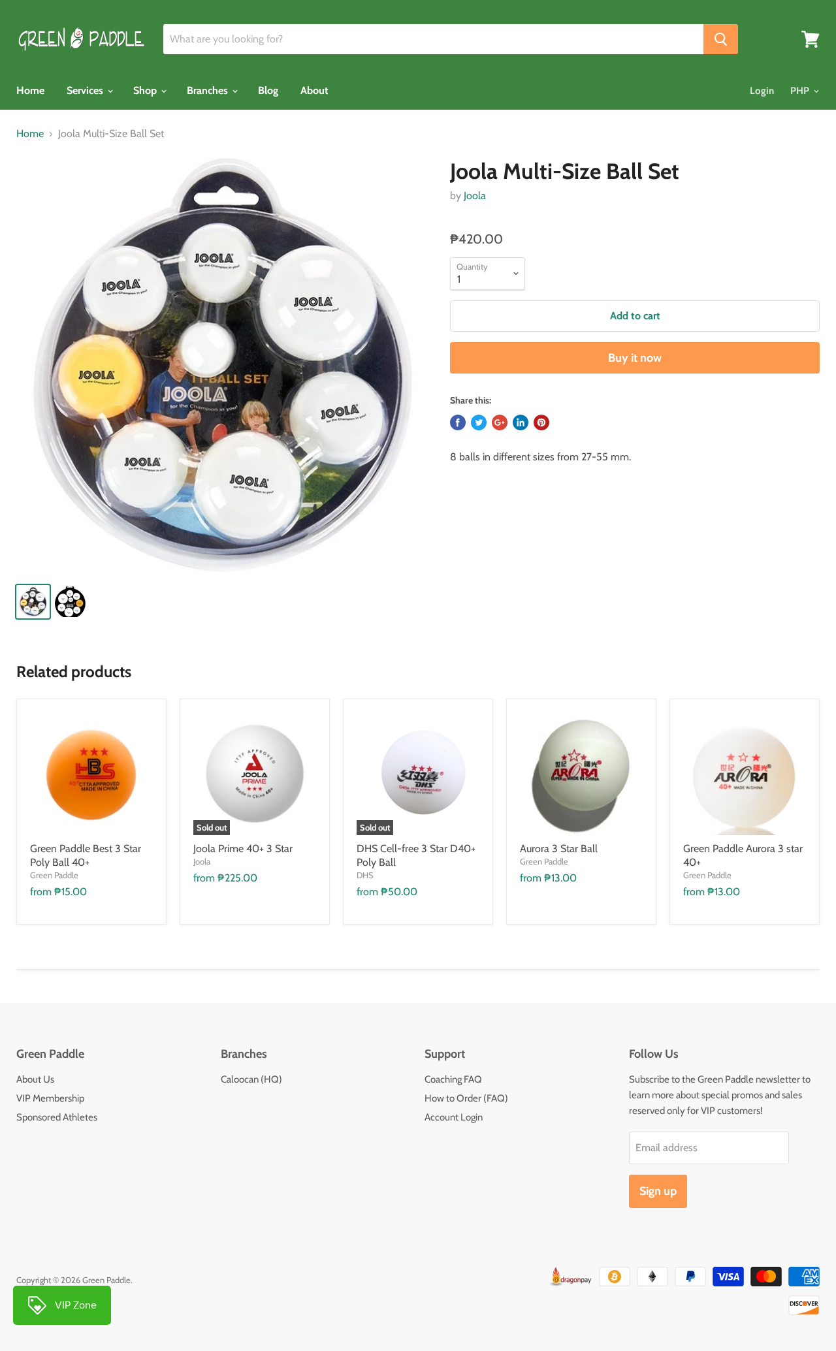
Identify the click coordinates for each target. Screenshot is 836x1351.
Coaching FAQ (453, 1079)
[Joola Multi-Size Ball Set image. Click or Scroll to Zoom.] (223, 364)
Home (30, 90)
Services (86, 90)
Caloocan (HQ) (251, 1079)
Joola (475, 195)
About (314, 90)
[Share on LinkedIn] (520, 422)
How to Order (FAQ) (466, 1098)
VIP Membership (50, 1098)
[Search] (720, 39)
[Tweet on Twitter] (479, 422)
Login (762, 91)
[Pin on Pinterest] (541, 422)
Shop (146, 90)
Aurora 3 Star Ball (559, 848)
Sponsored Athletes (56, 1117)
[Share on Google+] (499, 422)
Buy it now (635, 358)
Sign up (658, 1191)
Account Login (454, 1117)
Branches (209, 90)
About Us (35, 1079)
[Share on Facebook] (458, 422)
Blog (268, 90)
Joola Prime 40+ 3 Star (243, 848)
